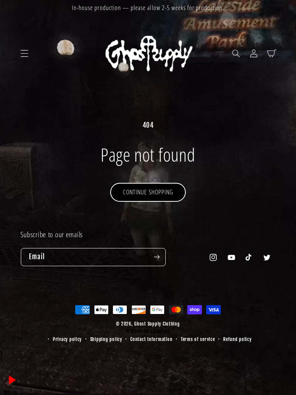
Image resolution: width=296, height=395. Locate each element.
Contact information (151, 339)
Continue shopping (148, 192)
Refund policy (237, 339)
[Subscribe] (156, 257)
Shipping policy (106, 339)
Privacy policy (67, 339)
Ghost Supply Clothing (157, 324)
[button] (24, 53)
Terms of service (198, 339)
